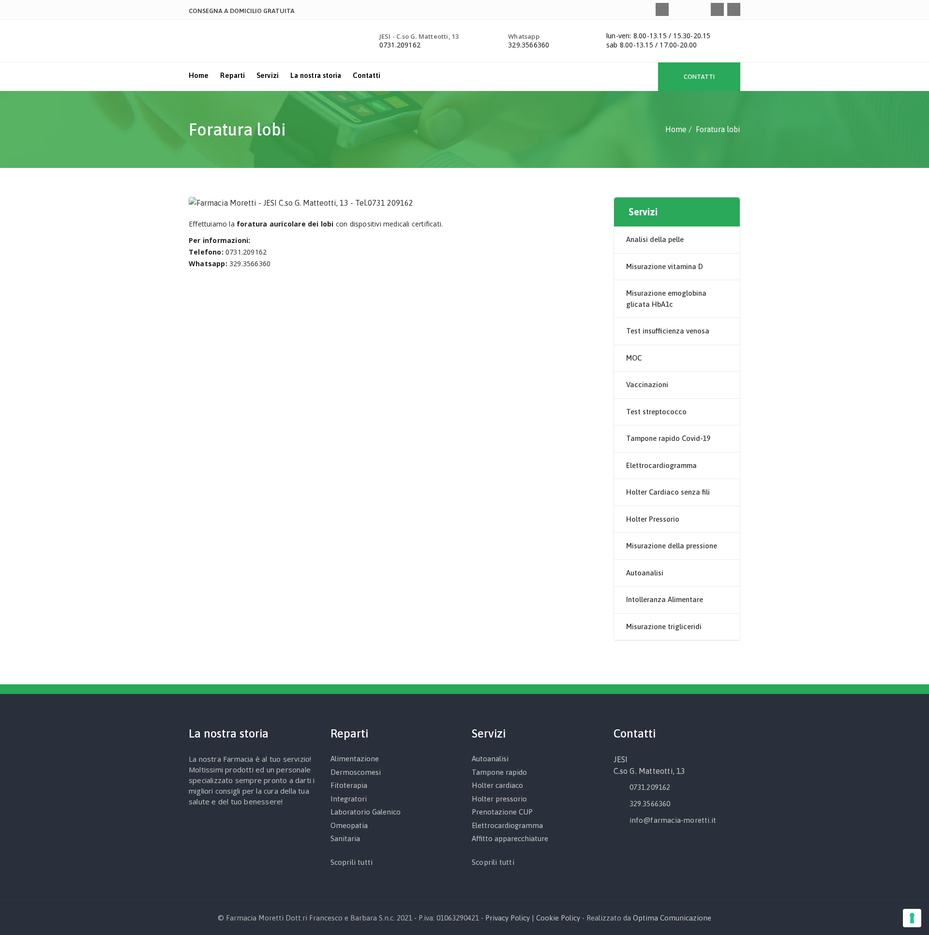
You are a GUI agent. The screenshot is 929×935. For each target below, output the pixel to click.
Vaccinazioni (647, 384)
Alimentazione (354, 758)
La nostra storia (316, 75)
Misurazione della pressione (671, 546)
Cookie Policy (558, 918)
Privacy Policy (507, 918)
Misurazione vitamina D (664, 266)
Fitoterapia (348, 785)
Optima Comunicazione (672, 918)
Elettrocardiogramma (661, 465)
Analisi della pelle (655, 239)
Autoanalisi (644, 573)
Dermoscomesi (355, 772)
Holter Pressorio (652, 519)
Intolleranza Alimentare (664, 599)
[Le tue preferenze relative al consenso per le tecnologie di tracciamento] (912, 918)
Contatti (366, 75)
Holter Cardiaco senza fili (668, 492)
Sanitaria (345, 838)
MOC (634, 358)
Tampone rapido (499, 772)
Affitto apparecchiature (510, 838)
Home (199, 75)
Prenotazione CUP (502, 812)
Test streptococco (656, 411)
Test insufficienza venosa (667, 331)
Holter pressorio (499, 799)
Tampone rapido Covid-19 (668, 438)
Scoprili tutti (351, 862)
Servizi (267, 75)
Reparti (232, 75)
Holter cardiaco (497, 785)
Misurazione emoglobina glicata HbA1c (666, 298)
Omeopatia (349, 825)
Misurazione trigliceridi (664, 626)
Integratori (348, 799)
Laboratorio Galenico (365, 812)
